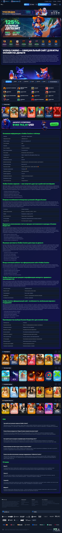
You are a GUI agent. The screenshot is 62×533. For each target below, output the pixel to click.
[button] (4, 82)
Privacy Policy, (57, 503)
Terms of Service (44, 504)
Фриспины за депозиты (25, 504)
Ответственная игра (35, 502)
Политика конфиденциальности (35, 504)
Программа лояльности (25, 502)
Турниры (22, 503)
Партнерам (33, 505)
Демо (16, 362)
